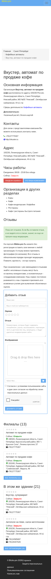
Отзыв (8, 321)
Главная (7, 51)
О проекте (26, 560)
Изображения (11, 340)
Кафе (10, 201)
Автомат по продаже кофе (19, 432)
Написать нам (13, 574)
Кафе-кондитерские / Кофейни (21, 205)
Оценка (8, 311)
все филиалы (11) (13, 478)
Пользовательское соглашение (21, 570)
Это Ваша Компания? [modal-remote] (34, 181)
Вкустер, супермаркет (16, 495)
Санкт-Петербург (21, 51)
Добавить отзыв (14, 409)
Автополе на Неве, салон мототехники (25, 522)
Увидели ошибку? (13, 181)
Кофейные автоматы (15, 55)
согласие (22, 389)
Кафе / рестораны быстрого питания (24, 211)
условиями (22, 386)
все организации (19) (15, 548)
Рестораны (13, 208)
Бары (10, 198)
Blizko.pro (6, 1)
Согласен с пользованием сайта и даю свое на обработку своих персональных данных (26, 389)
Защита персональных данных (24, 565)
